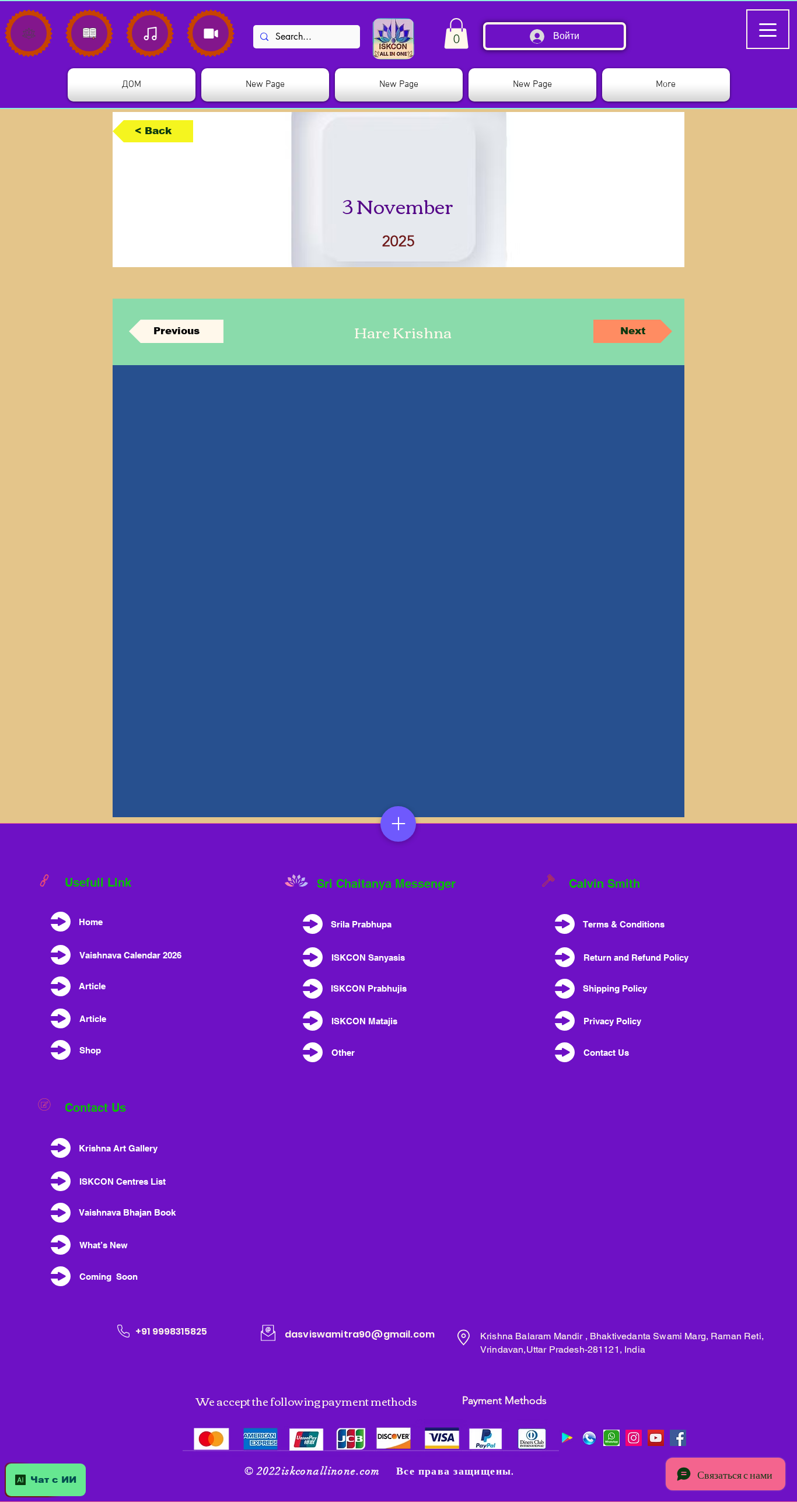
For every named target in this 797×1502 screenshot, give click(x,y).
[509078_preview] (589, 1438)
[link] (456, 33)
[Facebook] (678, 1438)
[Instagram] (633, 1438)
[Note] (29, 33)
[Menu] (398, 824)
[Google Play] (567, 1438)
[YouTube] (656, 1438)
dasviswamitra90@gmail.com (360, 1334)
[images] (611, 1438)
